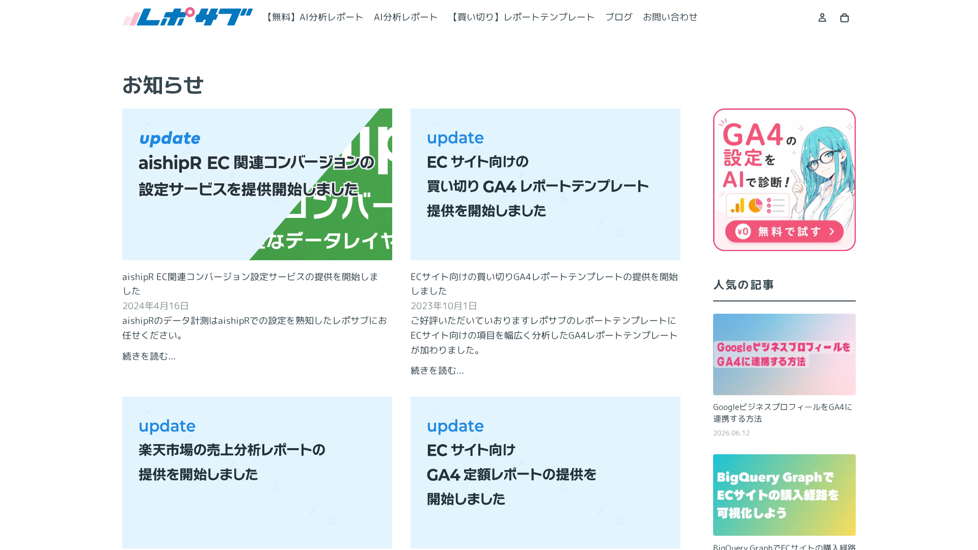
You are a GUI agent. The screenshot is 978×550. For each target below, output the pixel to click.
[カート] (844, 18)
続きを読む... (149, 356)
